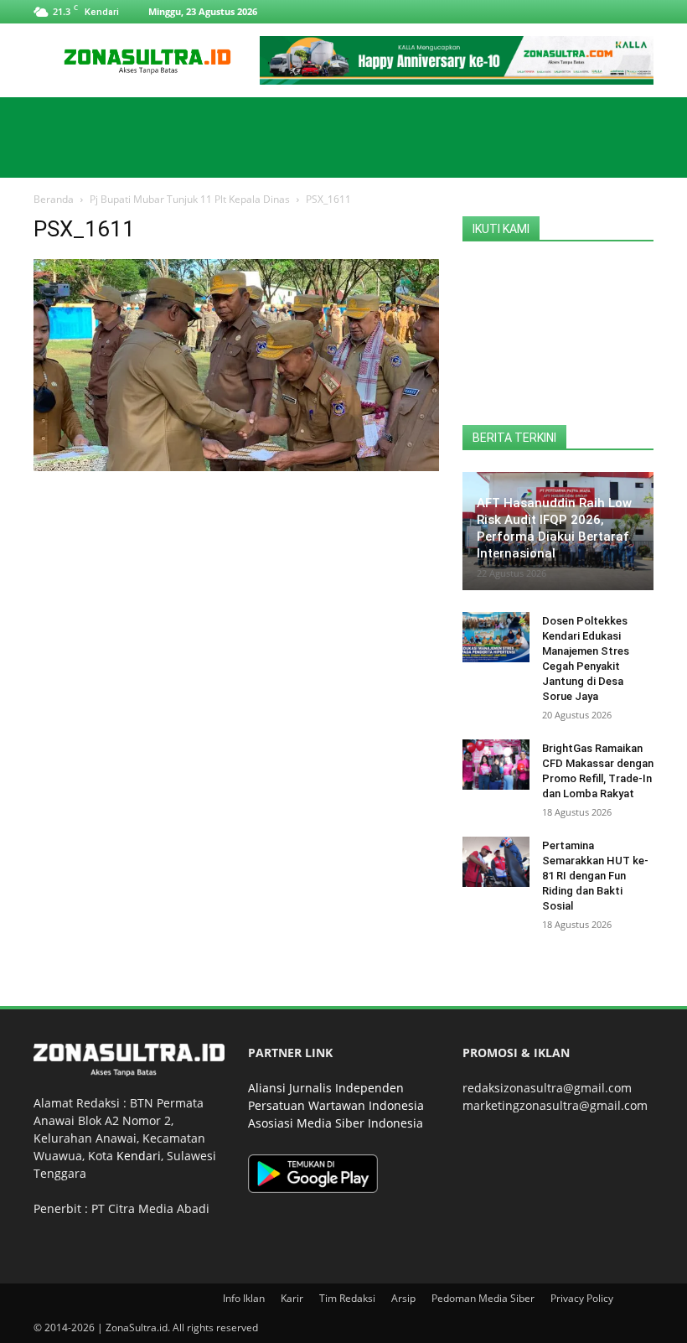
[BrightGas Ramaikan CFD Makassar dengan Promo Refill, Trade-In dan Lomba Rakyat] (495, 764)
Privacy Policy (581, 1298)
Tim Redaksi (347, 1298)
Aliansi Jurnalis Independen (326, 1088)
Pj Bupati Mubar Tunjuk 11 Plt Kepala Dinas (190, 199)
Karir (292, 1298)
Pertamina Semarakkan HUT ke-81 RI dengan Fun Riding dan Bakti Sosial (595, 875)
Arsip (403, 1298)
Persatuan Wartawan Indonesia (336, 1105)
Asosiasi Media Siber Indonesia (335, 1123)
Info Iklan (244, 1298)
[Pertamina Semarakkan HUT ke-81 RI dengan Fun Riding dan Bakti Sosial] (495, 862)
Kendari (138, 1156)
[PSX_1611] (236, 466)
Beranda (54, 199)
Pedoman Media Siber (483, 1298)
